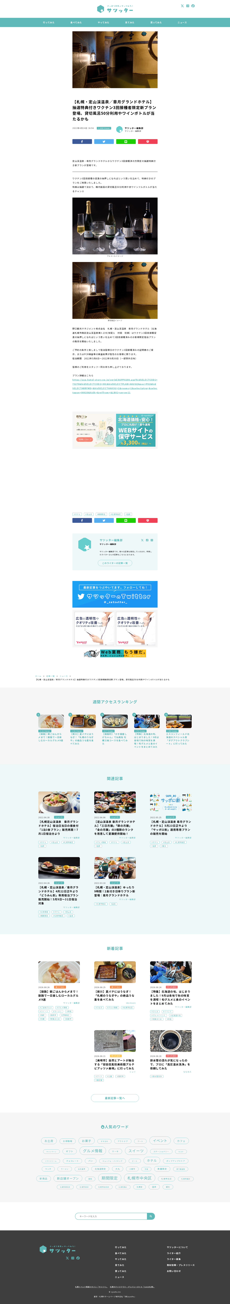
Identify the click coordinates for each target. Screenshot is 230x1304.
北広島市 (81, 1169)
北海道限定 (100, 1168)
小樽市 (132, 1169)
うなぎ (99, 1007)
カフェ (181, 1141)
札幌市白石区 (103, 1187)
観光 (164, 846)
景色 (90, 1179)
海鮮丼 (53, 1015)
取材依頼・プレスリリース (181, 1265)
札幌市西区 (123, 1187)
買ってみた (156, 22)
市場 (69, 1011)
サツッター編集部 (134, 128)
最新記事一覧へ (115, 1098)
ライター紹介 (174, 1253)
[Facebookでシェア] (82, 141)
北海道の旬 (176, 1015)
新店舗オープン (68, 1178)
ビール (134, 1161)
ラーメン (58, 1011)
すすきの (104, 1141)
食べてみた (76, 22)
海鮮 (43, 1015)
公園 (110, 1076)
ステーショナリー (161, 1151)
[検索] (151, 1216)
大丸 (117, 1168)
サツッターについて (177, 1247)
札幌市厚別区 (65, 1187)
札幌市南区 (116, 514)
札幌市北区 (128, 1007)
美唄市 (121, 1076)
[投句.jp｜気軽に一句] (94, 430)
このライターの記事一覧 (115, 563)
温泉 (129, 514)
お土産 (49, 1141)
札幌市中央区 (139, 1178)
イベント (168, 1011)
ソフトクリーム (51, 1161)
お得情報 (44, 912)
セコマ (181, 1152)
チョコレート (72, 1161)
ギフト (69, 1151)
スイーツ (44, 1011)
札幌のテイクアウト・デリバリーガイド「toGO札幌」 (132, 1287)
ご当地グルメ (46, 1007)
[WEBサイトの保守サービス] (135, 430)
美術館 (99, 1080)
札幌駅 (140, 1187)
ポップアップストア (175, 1161)
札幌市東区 (84, 1187)
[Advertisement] (115, 476)
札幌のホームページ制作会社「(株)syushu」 (117, 1296)
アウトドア (123, 1141)
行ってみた (49, 22)
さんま (155, 1011)
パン (90, 1160)
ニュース (182, 22)
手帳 (146, 1169)
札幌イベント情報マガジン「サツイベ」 (91, 1287)
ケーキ (115, 1151)
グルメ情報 (101, 842)
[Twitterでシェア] (104, 141)
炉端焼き (66, 1015)
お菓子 (86, 1141)
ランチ (48, 1169)
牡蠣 (43, 1019)
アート (99, 1076)
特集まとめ (55, 1019)
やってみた (103, 22)
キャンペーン (51, 1152)
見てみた (129, 22)
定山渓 (89, 514)
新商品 (44, 1178)
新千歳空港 (180, 1169)
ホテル (78, 514)
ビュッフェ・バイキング (113, 1161)
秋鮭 (170, 1019)
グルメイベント (159, 1015)
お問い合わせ (174, 1271)
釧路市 (68, 1019)
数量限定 (162, 1168)
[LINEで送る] (126, 141)
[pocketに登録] (148, 141)
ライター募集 (174, 1259)
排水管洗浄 (157, 1076)
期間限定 (101, 514)
